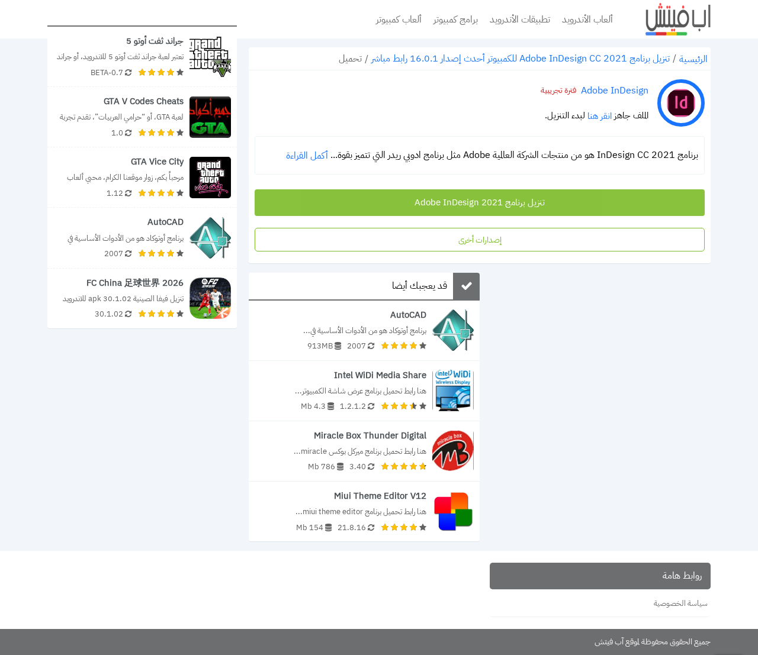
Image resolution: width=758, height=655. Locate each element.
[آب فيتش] (669, 19)
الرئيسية (693, 59)
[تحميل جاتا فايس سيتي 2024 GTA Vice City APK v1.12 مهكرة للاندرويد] (142, 177)
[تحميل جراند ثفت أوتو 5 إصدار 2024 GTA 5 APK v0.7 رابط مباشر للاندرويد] (142, 56)
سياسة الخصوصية (681, 603)
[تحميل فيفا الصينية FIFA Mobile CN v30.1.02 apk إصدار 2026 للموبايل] (142, 298)
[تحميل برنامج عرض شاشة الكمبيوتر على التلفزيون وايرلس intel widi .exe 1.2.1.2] (364, 391)
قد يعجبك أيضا (419, 286)
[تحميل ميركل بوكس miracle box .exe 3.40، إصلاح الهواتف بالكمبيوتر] (364, 451)
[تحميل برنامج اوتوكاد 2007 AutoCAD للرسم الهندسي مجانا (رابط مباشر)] (364, 330)
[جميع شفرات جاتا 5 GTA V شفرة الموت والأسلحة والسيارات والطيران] (142, 117)
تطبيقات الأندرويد (520, 19)
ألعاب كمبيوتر (399, 19)
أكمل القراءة (307, 156)
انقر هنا (599, 115)
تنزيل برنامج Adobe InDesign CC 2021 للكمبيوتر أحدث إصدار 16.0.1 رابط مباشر (520, 58)
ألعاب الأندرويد (587, 19)
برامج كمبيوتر (455, 19)
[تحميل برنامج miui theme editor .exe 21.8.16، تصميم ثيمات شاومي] (364, 511)
